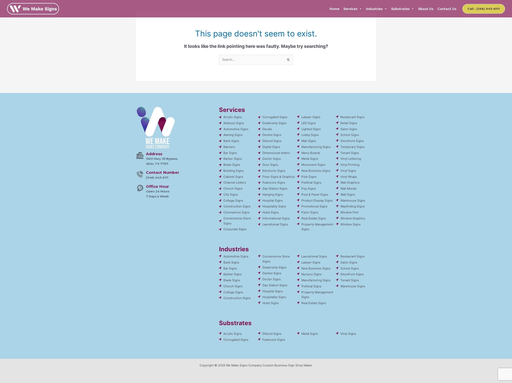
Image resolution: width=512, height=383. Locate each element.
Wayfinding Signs (352, 206)
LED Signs (308, 123)
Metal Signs (309, 159)
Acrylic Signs (232, 117)
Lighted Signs (311, 129)
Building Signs (233, 171)
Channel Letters (234, 182)
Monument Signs (313, 165)
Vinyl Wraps (348, 177)
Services (350, 9)
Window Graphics (352, 218)
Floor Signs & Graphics (278, 177)
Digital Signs (271, 147)
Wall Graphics (350, 182)
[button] (483, 9)
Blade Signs (231, 165)
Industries (374, 9)
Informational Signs (276, 218)
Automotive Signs (235, 129)
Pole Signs (309, 177)
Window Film (349, 212)
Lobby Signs (310, 135)
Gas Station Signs (274, 188)
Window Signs (350, 224)
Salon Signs (348, 129)
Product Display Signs (317, 200)
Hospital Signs (272, 200)
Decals (267, 129)
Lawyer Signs (310, 117)
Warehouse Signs (352, 200)
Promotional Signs (314, 206)
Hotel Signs (270, 212)
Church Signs (233, 188)
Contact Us (446, 9)
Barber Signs (232, 159)
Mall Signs (308, 141)
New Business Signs (315, 171)
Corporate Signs (235, 229)
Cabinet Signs (233, 177)
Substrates (400, 9)
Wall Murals (348, 188)
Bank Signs (231, 141)
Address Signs (233, 123)
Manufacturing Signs (316, 147)
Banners (229, 147)
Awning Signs (233, 135)
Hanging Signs (272, 194)
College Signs (233, 200)
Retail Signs (348, 123)
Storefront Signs (352, 141)
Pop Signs (308, 188)
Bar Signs (230, 153)
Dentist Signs (271, 135)
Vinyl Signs (348, 171)
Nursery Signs (311, 274)
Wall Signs (347, 194)
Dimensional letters (276, 153)
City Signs (230, 194)
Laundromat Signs (275, 224)
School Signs (349, 135)
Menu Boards (310, 153)
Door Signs (270, 165)
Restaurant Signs (352, 117)
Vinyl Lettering (350, 159)
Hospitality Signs (274, 206)
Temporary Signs (352, 147)
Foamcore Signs (273, 182)
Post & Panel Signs (314, 194)
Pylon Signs (309, 212)
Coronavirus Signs (236, 212)
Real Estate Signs (313, 218)
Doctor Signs (271, 159)
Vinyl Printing (349, 165)
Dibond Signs (271, 141)
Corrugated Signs (274, 117)
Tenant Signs (349, 153)
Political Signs (311, 182)
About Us (425, 9)
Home (334, 9)
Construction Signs (237, 206)
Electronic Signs (273, 171)
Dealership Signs (274, 123)
